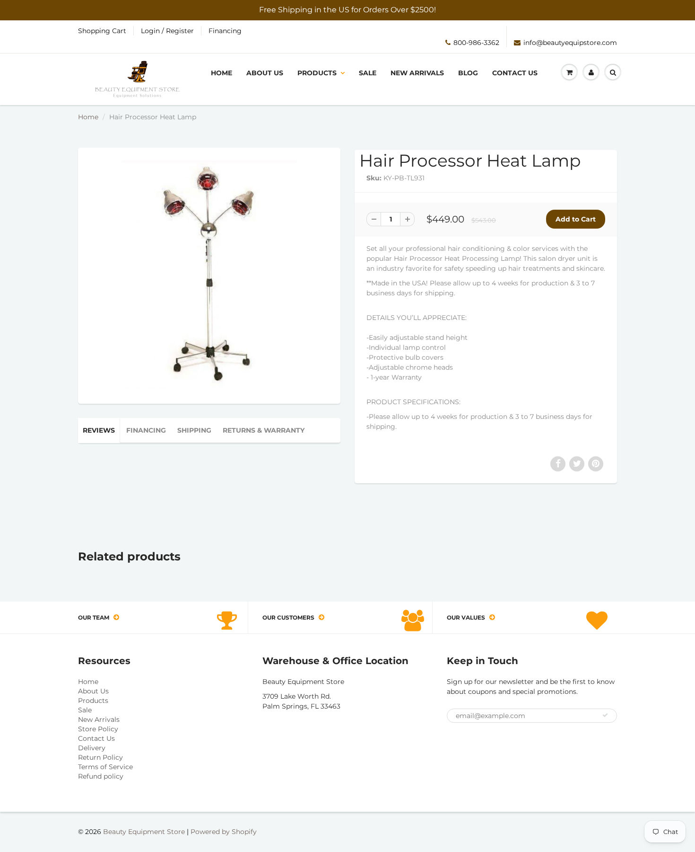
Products (317, 73)
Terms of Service (105, 767)
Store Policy (98, 729)
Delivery (91, 748)
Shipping (194, 430)
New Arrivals (417, 73)
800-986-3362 (476, 42)
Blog (468, 73)
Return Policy (100, 757)
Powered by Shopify (224, 831)
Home (221, 73)
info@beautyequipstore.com (570, 42)
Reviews (99, 430)
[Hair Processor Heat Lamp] (209, 274)
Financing (225, 31)
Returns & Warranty (263, 430)
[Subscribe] (605, 715)
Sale (367, 73)
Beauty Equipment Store (144, 831)
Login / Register (167, 31)
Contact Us (515, 73)
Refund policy (100, 776)
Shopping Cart (102, 31)
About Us (264, 73)
